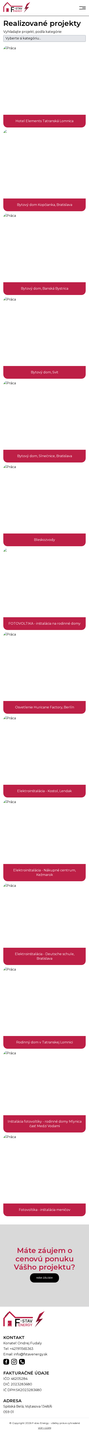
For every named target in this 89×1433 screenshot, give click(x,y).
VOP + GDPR (44, 1428)
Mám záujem (44, 1277)
